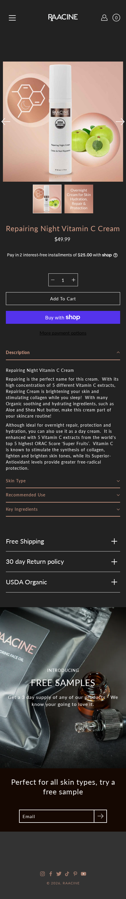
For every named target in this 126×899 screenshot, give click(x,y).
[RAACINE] (63, 17)
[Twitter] (59, 873)
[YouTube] (83, 873)
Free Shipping (25, 541)
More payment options (63, 333)
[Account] (104, 17)
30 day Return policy (35, 561)
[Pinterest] (75, 873)
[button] (63, 353)
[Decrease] (52, 279)
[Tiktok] (67, 873)
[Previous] (6, 121)
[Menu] (12, 18)
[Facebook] (50, 873)
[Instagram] (42, 873)
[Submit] (100, 816)
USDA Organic (26, 582)
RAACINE (71, 883)
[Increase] (73, 279)
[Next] (120, 121)
